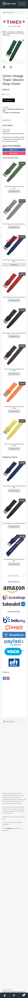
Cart (22, 994)
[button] (23, 40)
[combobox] (14, 576)
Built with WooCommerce (18, 991)
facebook (15, 149)
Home (5, 31)
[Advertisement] (14, 698)
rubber (7, 112)
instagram (15, 153)
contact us (9, 828)
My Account (4, 995)
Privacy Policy (6, 991)
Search (14, 995)
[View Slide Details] (14, 22)
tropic (10, 112)
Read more (14, 264)
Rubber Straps (11, 31)
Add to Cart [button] (15, 191)
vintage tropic (16, 112)
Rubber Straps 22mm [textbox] (16, 575)
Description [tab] (6, 120)
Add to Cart (9, 100)
